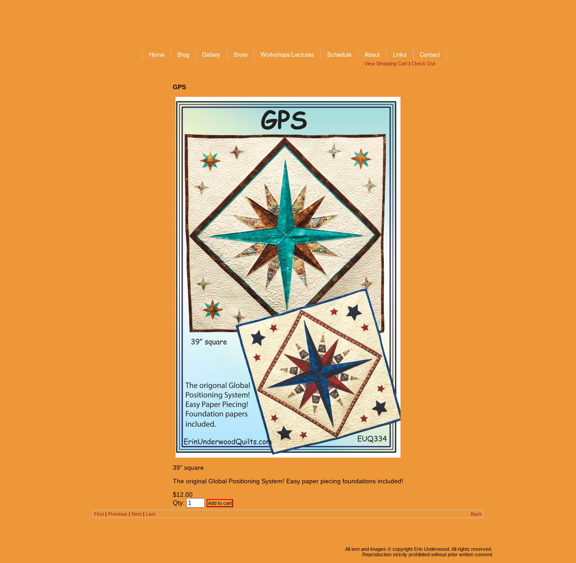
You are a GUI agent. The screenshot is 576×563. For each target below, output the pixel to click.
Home (156, 54)
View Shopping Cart (385, 63)
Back (476, 514)
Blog (183, 54)
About (372, 54)
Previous (117, 514)
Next (136, 514)
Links (400, 54)
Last (150, 514)
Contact (430, 54)
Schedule (339, 54)
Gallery (211, 54)
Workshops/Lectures (287, 54)
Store (241, 54)
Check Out (423, 63)
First (99, 514)
